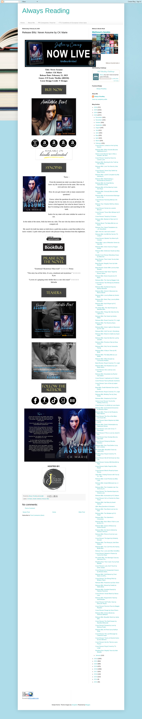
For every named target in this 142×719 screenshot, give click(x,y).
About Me (31, 23)
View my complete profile (99, 99)
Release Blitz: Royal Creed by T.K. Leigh (107, 320)
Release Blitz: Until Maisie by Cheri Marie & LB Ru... (106, 575)
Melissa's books (101, 32)
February (98, 143)
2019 (96, 666)
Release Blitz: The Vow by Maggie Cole (107, 280)
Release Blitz (45, 498)
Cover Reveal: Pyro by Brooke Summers (107, 381)
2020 (96, 664)
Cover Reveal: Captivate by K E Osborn (107, 378)
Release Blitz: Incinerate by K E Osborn (107, 495)
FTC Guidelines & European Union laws (73, 23)
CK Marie (29, 498)
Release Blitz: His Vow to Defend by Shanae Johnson (106, 530)
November (99, 120)
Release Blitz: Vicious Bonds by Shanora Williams (104, 613)
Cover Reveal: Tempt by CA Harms (105, 216)
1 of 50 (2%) (115, 78)
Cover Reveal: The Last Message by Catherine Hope (106, 634)
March (98, 140)
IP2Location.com (34, 698)
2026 (96, 107)
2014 (96, 679)
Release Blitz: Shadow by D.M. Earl (106, 398)
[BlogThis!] (50, 496)
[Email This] (48, 496)
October (98, 122)
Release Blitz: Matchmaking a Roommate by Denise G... (104, 179)
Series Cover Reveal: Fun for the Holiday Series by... (105, 401)
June (97, 133)
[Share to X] (52, 496)
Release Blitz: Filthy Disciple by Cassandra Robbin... (104, 359)
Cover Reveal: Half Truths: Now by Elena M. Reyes (105, 602)
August (98, 127)
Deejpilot (74, 705)
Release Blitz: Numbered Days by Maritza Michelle (105, 287)
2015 (96, 677)
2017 (96, 671)
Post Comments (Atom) (37, 515)
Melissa (102, 75)
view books (116, 80)
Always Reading (46, 10)
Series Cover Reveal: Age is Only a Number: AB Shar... (105, 154)
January (98, 655)
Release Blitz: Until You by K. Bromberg (107, 331)
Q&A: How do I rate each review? (105, 231)
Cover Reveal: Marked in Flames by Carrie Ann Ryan (106, 554)
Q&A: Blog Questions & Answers (105, 506)
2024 (96, 112)
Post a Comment (30, 508)
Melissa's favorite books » (113, 63)
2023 (96, 115)
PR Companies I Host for (46, 23)
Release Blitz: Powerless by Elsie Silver (107, 582)
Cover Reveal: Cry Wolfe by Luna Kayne (107, 405)
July (97, 130)
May (97, 135)
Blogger (87, 705)
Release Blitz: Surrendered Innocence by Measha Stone (106, 408)
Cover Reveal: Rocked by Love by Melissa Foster (105, 626)
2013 (96, 682)
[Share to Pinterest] (57, 496)
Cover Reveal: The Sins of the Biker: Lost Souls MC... (106, 417)
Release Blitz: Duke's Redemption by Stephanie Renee (106, 425)
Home (22, 23)
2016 (96, 674)
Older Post (82, 512)
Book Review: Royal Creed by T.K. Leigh (107, 363)
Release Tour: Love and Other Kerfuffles (107, 551)
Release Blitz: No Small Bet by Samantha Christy (104, 183)
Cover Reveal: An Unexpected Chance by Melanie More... (107, 571)
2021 (96, 661)
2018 (96, 669)
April (97, 138)
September (99, 125)
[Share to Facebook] (54, 496)
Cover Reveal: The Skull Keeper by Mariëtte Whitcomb (106, 622)
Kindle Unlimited (37, 498)
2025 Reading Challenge (105, 71)
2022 (96, 658)
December (99, 117)
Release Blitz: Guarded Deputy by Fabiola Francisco (105, 590)
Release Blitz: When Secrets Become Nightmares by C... (106, 150)
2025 (96, 110)
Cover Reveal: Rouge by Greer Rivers (106, 610)
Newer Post (26, 512)
